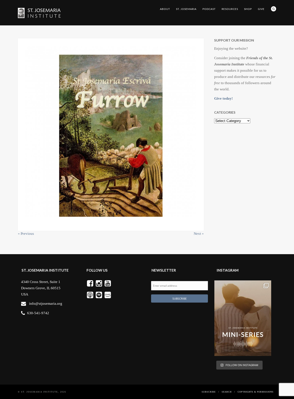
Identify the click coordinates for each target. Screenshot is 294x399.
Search (273, 8)
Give (261, 9)
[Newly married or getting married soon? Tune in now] (242, 318)
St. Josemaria (186, 9)
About (165, 9)
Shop (248, 9)
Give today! (223, 98)
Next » (199, 234)
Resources (230, 9)
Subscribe (209, 392)
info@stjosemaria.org (45, 304)
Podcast (209, 9)
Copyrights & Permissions (256, 392)
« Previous (26, 234)
